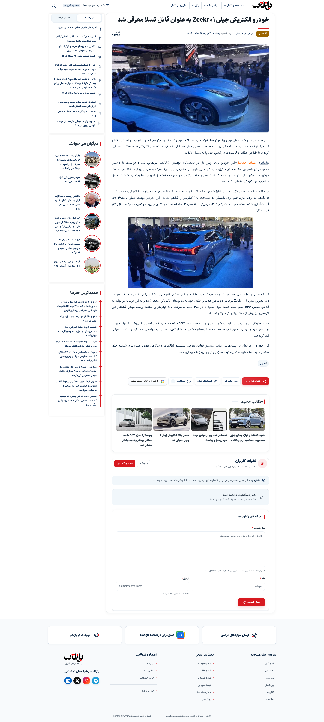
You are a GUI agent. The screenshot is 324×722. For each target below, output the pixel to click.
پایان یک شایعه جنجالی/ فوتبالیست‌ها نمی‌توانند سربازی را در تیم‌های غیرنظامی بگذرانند (67, 162)
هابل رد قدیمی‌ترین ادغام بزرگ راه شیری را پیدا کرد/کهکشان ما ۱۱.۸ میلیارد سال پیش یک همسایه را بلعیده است (75, 83)
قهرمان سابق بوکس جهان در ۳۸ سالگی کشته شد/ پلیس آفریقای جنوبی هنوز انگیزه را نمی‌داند (77, 356)
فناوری (270, 692)
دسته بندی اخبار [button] (235, 5)
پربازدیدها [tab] (89, 18)
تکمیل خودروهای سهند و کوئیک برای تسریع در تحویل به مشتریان (76, 49)
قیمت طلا (206, 671)
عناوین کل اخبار (179, 5)
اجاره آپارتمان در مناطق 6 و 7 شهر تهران (77, 28)
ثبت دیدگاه (127, 463)
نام (262, 578)
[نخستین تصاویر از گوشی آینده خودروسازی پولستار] (209, 419)
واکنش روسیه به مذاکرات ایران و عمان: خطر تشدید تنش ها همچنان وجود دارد (67, 202)
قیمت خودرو (205, 664)
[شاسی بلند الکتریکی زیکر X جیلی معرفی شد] (171, 419)
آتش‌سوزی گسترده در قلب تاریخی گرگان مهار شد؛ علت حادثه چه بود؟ (76, 39)
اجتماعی (269, 671)
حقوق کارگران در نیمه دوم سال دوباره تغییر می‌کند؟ (78, 319)
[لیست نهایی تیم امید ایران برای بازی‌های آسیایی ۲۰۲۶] (92, 265)
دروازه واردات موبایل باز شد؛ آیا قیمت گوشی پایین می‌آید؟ (76, 124)
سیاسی (270, 678)
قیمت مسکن (205, 678)
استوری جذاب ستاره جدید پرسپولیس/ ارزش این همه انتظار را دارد (77, 104)
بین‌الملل (269, 685)
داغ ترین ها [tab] (64, 18)
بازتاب (264, 162)
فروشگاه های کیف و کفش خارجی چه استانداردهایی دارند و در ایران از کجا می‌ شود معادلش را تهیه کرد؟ (67, 224)
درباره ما (150, 664)
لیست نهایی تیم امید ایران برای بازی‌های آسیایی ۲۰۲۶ (66, 264)
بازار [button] (197, 5)
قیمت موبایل (205, 685)
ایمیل (185, 578)
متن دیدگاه (258, 528)
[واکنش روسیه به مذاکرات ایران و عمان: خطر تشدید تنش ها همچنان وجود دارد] (92, 201)
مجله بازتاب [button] (213, 5)
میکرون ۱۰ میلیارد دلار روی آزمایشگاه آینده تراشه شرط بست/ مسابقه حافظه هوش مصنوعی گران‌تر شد (78, 371)
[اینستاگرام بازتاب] (86, 680)
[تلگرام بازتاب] (95, 680)
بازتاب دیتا (206, 699)
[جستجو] (54, 6)
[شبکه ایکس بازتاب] (77, 680)
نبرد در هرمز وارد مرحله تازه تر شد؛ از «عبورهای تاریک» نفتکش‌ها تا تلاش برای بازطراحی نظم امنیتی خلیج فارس (77, 306)
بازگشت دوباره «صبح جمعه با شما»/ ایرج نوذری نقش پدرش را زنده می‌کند (76, 344)
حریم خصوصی (146, 678)
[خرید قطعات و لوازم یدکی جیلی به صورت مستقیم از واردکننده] (247, 419)
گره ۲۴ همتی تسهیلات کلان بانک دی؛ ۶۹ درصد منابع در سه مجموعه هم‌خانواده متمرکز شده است (75, 69)
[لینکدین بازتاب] (68, 680)
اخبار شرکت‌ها (204, 692)
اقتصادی (269, 664)
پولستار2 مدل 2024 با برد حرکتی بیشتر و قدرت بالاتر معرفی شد (137, 440)
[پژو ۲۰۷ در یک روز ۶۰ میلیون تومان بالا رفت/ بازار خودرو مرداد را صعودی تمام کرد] (92, 245)
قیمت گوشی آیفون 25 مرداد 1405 (78, 56)
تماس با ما (148, 671)
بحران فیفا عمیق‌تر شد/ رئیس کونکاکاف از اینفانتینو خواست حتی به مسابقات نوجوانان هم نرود (76, 386)
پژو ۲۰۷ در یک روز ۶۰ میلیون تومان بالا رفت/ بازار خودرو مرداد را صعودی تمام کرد (66, 246)
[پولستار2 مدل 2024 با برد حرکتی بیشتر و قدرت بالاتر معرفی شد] (134, 419)
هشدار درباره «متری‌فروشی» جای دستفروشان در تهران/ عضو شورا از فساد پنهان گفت (77, 331)
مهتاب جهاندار (243, 33)
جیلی (189, 146)
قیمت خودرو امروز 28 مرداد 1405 (79, 93)
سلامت (270, 699)
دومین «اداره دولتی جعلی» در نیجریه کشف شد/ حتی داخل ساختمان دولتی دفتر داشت (77, 401)
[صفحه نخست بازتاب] (74, 658)
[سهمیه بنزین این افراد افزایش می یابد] (92, 181)
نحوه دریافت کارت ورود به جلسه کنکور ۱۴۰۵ (77, 114)
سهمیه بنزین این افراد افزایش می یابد (69, 180)
